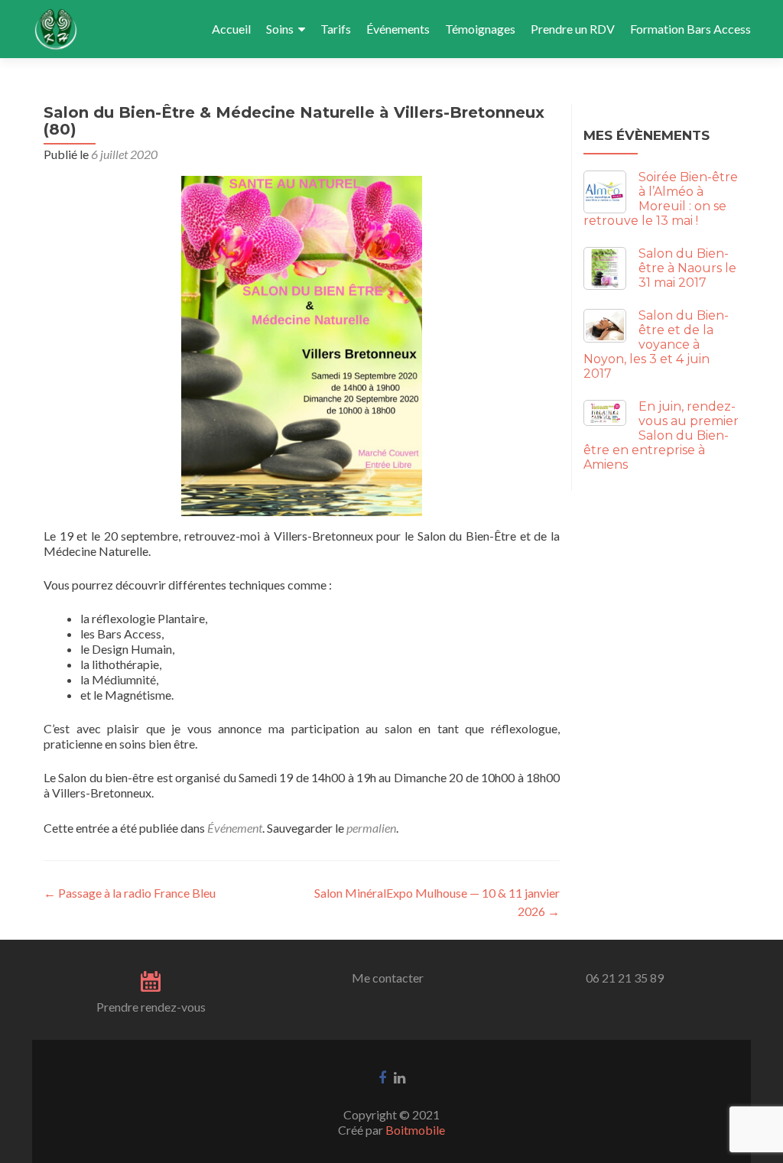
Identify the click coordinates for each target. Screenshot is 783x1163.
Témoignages (480, 28)
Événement (234, 827)
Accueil (231, 28)
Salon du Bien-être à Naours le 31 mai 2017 (687, 268)
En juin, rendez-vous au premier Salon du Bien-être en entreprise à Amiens (661, 435)
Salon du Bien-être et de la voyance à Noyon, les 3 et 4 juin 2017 (656, 344)
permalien (371, 827)
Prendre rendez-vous (151, 1006)
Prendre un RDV (573, 28)
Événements (398, 28)
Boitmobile (415, 1129)
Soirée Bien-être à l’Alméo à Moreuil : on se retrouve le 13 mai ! (660, 199)
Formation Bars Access (690, 28)
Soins (280, 28)
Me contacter (388, 977)
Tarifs (335, 28)
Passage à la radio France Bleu (130, 892)
